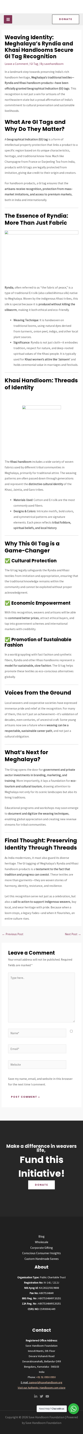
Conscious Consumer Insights (41, 1253)
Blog (41, 1236)
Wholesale (41, 1242)
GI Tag (34, 64)
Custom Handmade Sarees (42, 1259)
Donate (41, 1184)
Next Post (73, 934)
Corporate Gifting (41, 1248)
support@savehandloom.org (45, 1382)
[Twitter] (41, 1396)
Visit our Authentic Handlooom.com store (41, 1387)
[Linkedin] (35, 1396)
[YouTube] (47, 1396)
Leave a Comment (16, 64)
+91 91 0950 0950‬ (46, 1377)
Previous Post (12, 934)
